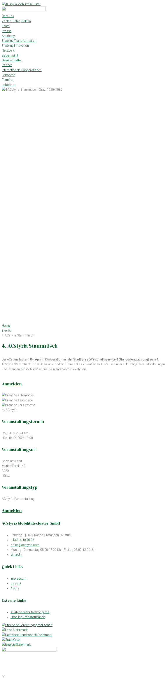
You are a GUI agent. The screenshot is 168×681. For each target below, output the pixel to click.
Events (6, 330)
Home (6, 325)
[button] (84, 676)
